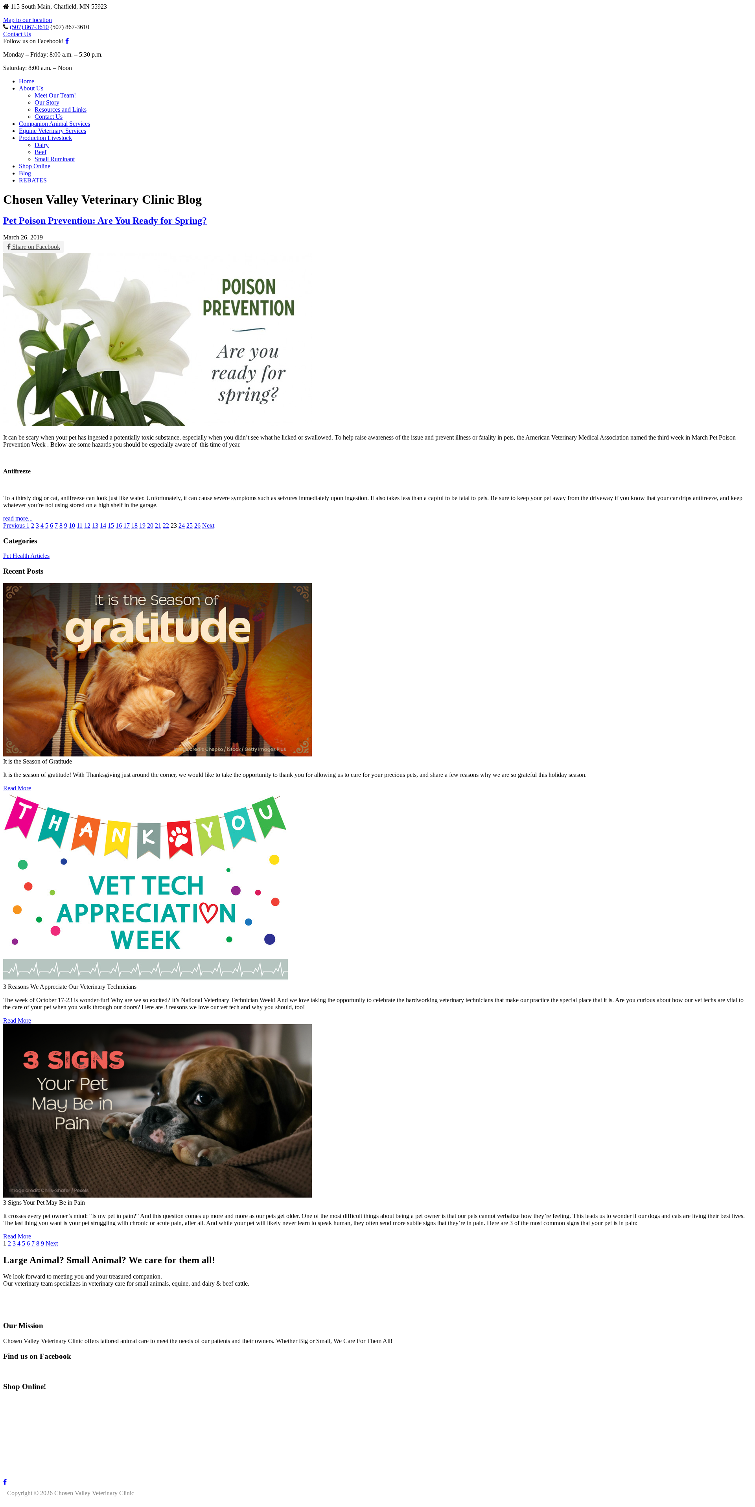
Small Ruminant (55, 159)
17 (126, 525)
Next (208, 525)
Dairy (42, 145)
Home (26, 81)
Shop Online (34, 166)
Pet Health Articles (26, 555)
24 (182, 525)
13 (95, 525)
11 (80, 525)
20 (150, 525)
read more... (18, 518)
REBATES (33, 180)
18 (134, 525)
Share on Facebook (35, 246)
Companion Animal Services (54, 123)
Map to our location (27, 20)
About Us (31, 88)
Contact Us (17, 34)
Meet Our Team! (55, 95)
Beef (40, 152)
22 (166, 525)
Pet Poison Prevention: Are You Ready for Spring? (105, 220)
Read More (17, 788)
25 (189, 525)
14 (103, 525)
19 (142, 525)
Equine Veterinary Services (52, 130)
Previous (14, 525)
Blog (25, 173)
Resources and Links (61, 109)
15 (111, 525)
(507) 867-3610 (29, 27)
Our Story (47, 102)
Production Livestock (45, 137)
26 (197, 525)
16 (119, 525)
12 (87, 525)
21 (158, 525)
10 (72, 525)
